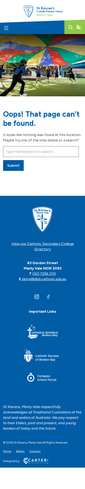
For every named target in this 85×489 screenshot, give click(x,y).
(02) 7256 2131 (44, 273)
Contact (35, 451)
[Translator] (79, 27)
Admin (20, 451)
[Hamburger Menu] (6, 28)
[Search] (70, 27)
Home (7, 451)
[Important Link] (42, 332)
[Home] (42, 219)
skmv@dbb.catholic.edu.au (44, 279)
